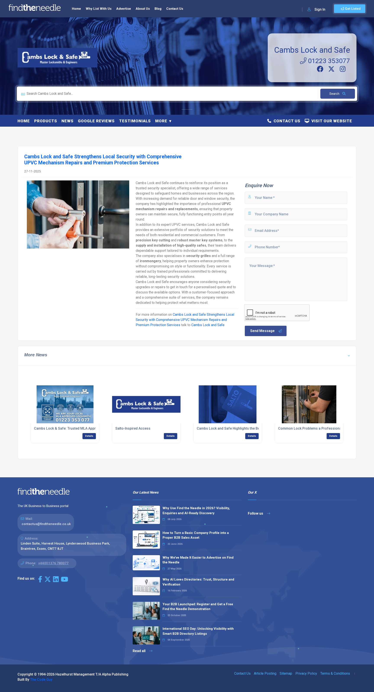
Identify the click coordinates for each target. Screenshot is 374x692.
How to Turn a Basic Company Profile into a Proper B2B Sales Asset (196, 535)
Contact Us (174, 9)
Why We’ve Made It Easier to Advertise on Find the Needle (198, 560)
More (161, 121)
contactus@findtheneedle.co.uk (46, 524)
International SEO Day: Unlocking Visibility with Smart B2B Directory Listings (198, 631)
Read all (139, 651)
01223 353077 (328, 61)
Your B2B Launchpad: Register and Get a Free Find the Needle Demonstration (198, 606)
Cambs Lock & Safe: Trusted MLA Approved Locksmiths (78, 428)
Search (334, 94)
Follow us (256, 513)
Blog (158, 9)
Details (89, 436)
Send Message (262, 331)
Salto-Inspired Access (132, 428)
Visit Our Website (330, 121)
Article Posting (265, 673)
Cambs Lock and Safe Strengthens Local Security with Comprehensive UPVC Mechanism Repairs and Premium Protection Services (185, 319)
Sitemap (286, 673)
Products (45, 121)
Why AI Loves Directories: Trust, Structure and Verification (198, 581)
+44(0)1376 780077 (53, 563)
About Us (143, 9)
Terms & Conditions (335, 673)
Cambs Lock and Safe (312, 50)
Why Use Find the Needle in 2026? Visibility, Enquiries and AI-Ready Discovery (196, 510)
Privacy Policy (306, 673)
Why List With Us (98, 9)
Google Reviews (96, 121)
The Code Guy (41, 679)
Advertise (123, 9)
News (67, 121)
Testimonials (135, 121)
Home (76, 9)
